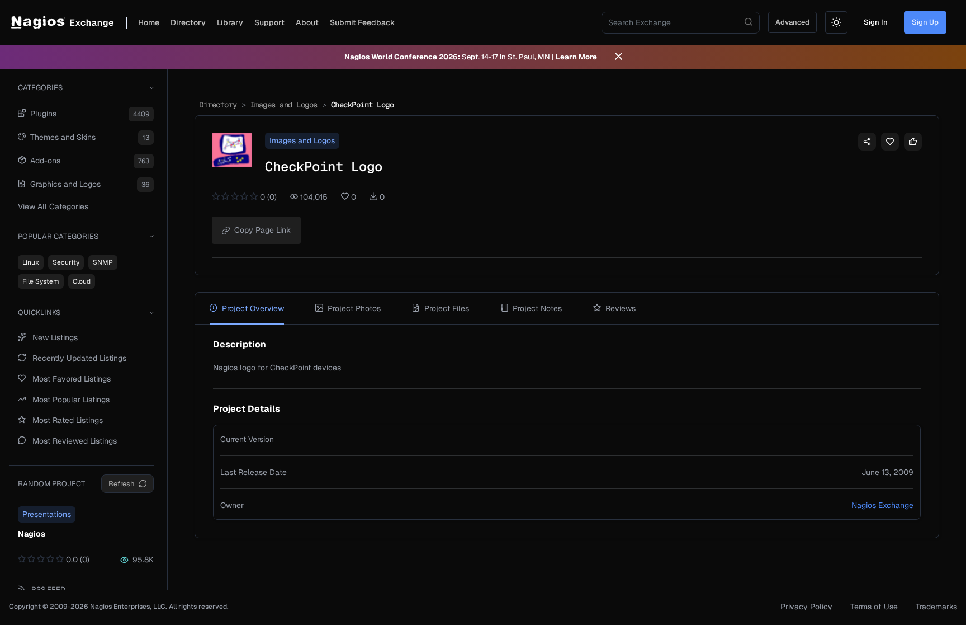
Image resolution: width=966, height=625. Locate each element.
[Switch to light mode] (836, 22)
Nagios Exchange (882, 505)
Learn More (576, 57)
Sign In (876, 22)
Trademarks (936, 606)
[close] (618, 57)
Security (66, 262)
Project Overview (253, 308)
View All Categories (53, 206)
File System (40, 281)
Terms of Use (874, 606)
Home (148, 22)
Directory (188, 22)
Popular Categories (58, 236)
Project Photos (354, 308)
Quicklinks (39, 312)
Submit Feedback (362, 22)
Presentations (46, 514)
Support (269, 22)
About (307, 22)
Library (230, 22)
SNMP (103, 262)
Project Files (446, 308)
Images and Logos (284, 105)
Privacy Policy (806, 606)
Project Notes (537, 308)
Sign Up (925, 22)
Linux (30, 262)
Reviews (620, 308)
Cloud (82, 281)
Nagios (31, 534)
